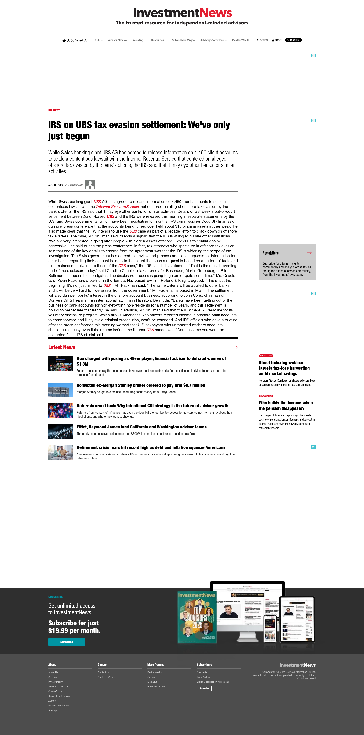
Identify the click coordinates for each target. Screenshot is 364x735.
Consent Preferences (59, 696)
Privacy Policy (55, 681)
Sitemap (52, 710)
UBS (97, 202)
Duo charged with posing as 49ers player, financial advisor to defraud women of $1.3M (151, 361)
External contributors (59, 705)
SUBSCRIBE (293, 40)
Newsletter (202, 672)
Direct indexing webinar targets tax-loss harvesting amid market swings (284, 368)
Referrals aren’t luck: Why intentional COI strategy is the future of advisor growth (152, 405)
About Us (53, 672)
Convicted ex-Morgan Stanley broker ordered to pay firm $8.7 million (141, 385)
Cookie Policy (55, 691)
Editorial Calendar (156, 686)
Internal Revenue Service (117, 206)
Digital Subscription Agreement (213, 681)
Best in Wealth (240, 40)
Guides (151, 677)
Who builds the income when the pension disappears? (286, 405)
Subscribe (66, 642)
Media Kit (152, 681)
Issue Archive (203, 677)
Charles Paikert (75, 185)
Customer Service (107, 677)
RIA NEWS (54, 110)
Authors (52, 700)
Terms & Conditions (58, 686)
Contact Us (103, 672)
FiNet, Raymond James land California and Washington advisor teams (142, 427)
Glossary (52, 677)
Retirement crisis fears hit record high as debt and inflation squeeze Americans (151, 447)
